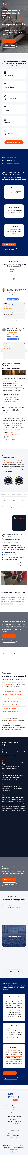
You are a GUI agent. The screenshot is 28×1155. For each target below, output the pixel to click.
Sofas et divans (9, 87)
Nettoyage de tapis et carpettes (12, 691)
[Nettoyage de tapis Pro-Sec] (5, 3)
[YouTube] (17, 1152)
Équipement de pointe (10, 708)
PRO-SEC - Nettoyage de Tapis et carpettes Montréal (16, 290)
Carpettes (7, 122)
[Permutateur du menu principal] (24, 3)
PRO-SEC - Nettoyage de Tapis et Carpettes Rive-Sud (16, 329)
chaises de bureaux (17, 383)
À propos (14, 1107)
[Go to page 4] (11, 320)
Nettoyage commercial (11, 368)
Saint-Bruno (19, 1056)
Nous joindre (14, 1113)
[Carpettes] (5, 119)
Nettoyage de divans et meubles (12, 711)
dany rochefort (12, 344)
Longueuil (15, 462)
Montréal (14, 17)
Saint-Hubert (12, 1059)
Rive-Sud (6, 19)
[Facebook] (10, 1152)
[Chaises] (5, 107)
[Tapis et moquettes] (5, 96)
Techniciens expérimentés (11, 715)
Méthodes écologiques (13, 163)
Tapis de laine (8, 75)
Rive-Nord (16, 19)
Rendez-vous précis (12, 229)
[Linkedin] (15, 1152)
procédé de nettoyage (18, 595)
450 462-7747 (14, 1123)
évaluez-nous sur (11, 299)
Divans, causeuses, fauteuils (11, 438)
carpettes (9, 429)
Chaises (6, 110)
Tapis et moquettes (10, 99)
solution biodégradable (7, 603)
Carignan (13, 1056)
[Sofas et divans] (5, 84)
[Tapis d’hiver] (5, 131)
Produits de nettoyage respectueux (13, 694)
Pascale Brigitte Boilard (14, 304)
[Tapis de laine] (5, 72)
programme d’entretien (15, 381)
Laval (7, 1029)
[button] (14, 279)
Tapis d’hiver (8, 134)
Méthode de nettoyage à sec (11, 701)
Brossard (9, 462)
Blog (14, 1111)
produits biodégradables (8, 684)
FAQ (14, 1109)
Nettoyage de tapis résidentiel (14, 1105)
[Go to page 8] (16, 320)
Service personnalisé (9, 698)
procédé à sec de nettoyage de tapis (12, 387)
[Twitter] (13, 1152)
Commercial (14, 1104)
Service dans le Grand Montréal (12, 704)
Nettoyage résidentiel (10, 410)
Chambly (8, 1056)
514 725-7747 (14, 1137)
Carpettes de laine (9, 434)
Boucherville (14, 1052)
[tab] (14, 691)
